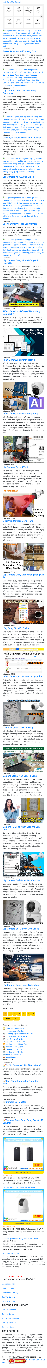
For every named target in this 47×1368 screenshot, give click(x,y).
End (16, 1018)
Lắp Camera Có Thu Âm (14, 1041)
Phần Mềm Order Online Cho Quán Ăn (22, 676)
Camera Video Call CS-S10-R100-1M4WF (20, 1187)
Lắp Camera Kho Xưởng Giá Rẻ (18, 176)
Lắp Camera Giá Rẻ (14, 1039)
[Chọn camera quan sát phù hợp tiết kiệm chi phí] (41, 16)
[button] (42, 2)
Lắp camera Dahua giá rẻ (16, 1036)
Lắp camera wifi (8, 1284)
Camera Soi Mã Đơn (14, 1102)
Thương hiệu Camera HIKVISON (19, 1034)
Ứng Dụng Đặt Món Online (16, 628)
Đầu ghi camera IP (12, 1057)
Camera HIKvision (9, 1310)
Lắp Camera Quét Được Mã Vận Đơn (21, 880)
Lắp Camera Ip (8, 1288)
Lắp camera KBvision (15, 1031)
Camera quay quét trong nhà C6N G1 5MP (20, 1238)
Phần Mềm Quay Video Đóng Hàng (20, 413)
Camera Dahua (8, 1314)
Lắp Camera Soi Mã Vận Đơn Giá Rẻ (21, 928)
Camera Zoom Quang (13, 1047)
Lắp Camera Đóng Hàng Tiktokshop (21, 985)
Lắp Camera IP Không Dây (15, 1044)
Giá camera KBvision (10, 1318)
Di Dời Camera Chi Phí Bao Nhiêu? (22, 1065)
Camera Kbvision (9, 1323)
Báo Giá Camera (8, 1297)
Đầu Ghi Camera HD (12, 1054)
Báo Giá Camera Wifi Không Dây (19, 51)
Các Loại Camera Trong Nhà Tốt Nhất (22, 137)
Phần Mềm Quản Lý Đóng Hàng (19, 359)
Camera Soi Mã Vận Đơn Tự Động (20, 776)
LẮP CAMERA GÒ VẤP (12, 2)
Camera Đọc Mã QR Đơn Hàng (18, 727)
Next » (8, 1018)
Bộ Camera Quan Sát (15, 1028)
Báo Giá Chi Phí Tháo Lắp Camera (20, 224)
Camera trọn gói (8, 1301)
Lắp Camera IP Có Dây (13, 1052)
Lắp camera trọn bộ (10, 1292)
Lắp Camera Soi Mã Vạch (15, 467)
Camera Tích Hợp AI (12, 1049)
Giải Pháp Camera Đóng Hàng (18, 521)
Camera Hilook (8, 1327)
